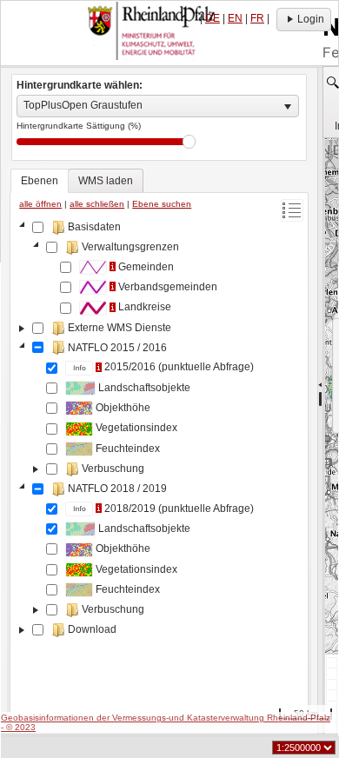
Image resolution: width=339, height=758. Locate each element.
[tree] (159, 467)
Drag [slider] (189, 142)
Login (310, 19)
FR (257, 18)
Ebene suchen (161, 204)
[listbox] (158, 106)
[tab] (39, 181)
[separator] (320, 401)
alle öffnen (40, 204)
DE (212, 18)
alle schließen (97, 204)
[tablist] (159, 446)
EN (235, 18)
